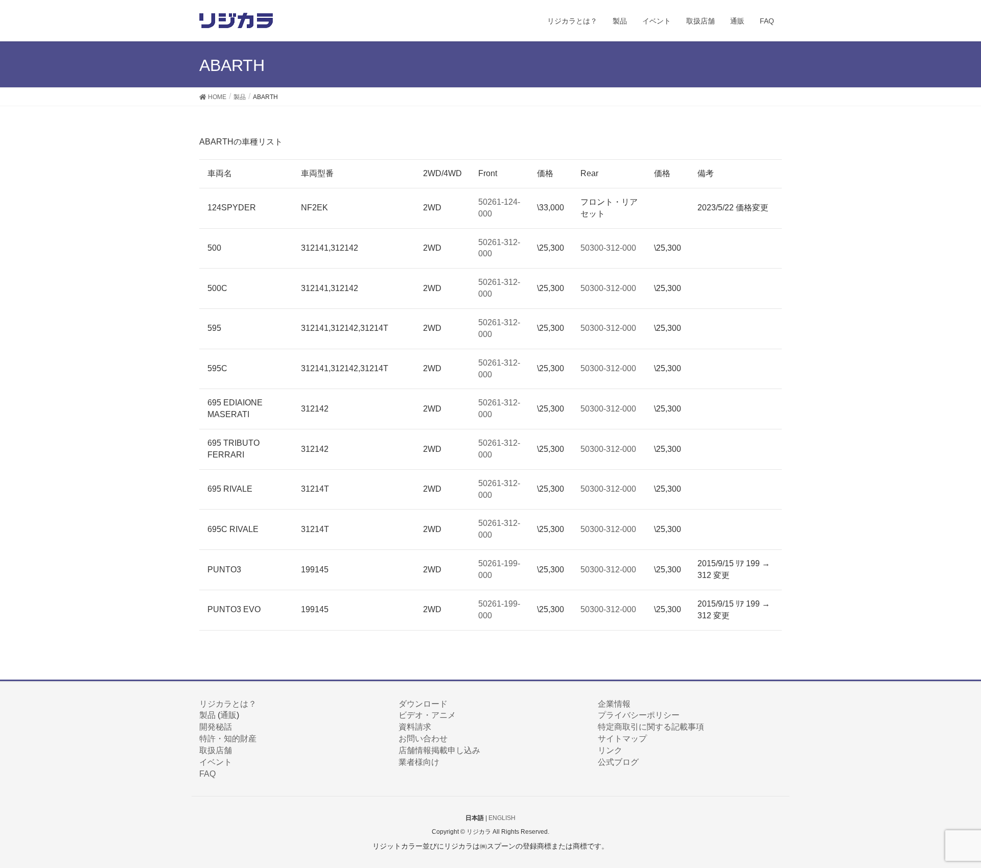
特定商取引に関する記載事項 (651, 726)
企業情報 (614, 704)
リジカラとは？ (227, 704)
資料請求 (415, 726)
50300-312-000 (608, 248)
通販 (228, 715)
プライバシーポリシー (639, 715)
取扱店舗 (215, 750)
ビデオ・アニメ (427, 715)
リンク (610, 750)
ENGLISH (502, 818)
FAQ (207, 773)
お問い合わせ (423, 738)
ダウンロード (423, 704)
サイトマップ (622, 738)
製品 (207, 715)
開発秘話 (215, 726)
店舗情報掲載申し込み (439, 750)
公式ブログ (618, 762)
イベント (215, 762)
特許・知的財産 (227, 738)
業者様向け (419, 762)
